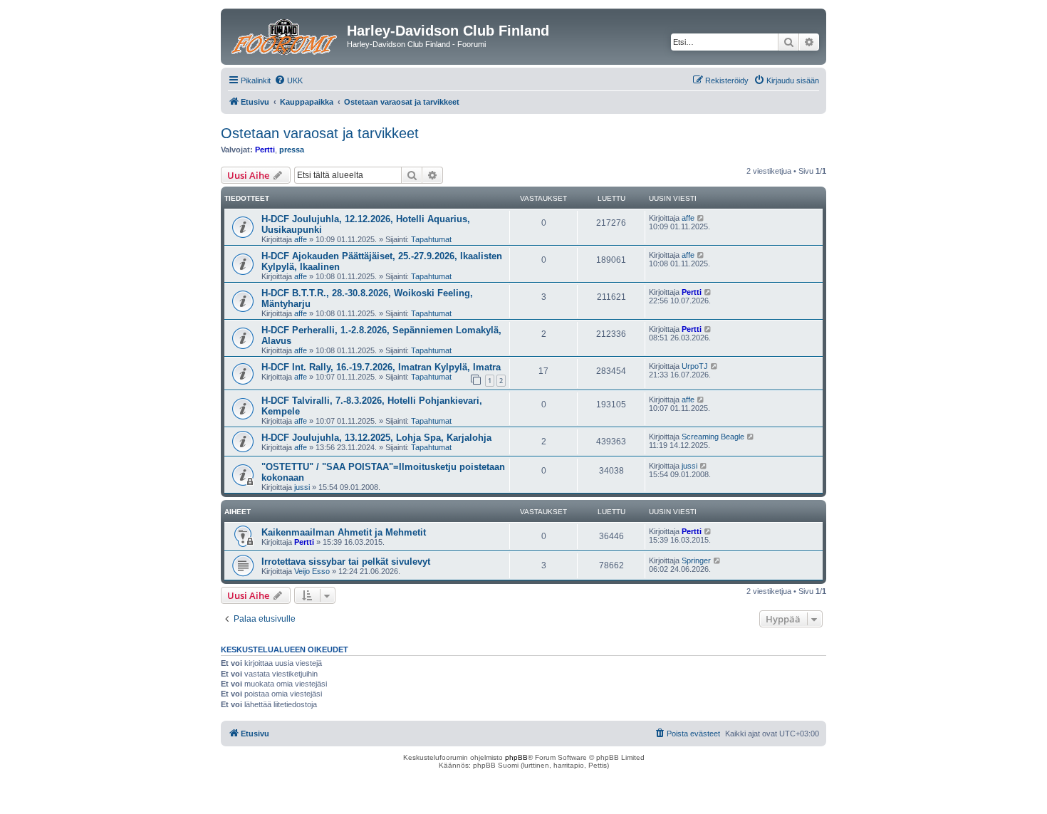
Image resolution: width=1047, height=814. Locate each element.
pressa (291, 149)
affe (300, 239)
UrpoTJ (695, 366)
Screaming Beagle (713, 436)
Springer (696, 560)
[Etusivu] (285, 35)
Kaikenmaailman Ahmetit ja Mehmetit (343, 532)
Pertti (265, 149)
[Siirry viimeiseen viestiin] (701, 218)
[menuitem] (288, 80)
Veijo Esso (312, 571)
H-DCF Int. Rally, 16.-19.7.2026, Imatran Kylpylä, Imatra (381, 367)
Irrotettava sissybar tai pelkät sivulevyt (345, 561)
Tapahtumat (431, 239)
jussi (302, 487)
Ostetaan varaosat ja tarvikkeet (320, 133)
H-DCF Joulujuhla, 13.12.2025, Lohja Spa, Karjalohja (376, 437)
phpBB (516, 757)
